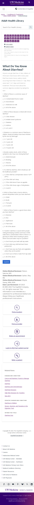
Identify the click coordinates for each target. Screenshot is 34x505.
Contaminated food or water (14, 99)
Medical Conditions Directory (12, 468)
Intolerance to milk (11, 105)
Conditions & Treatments (15, 14)
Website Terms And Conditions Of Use (17, 501)
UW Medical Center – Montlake (12, 459)
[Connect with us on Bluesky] (22, 484)
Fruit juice (8, 203)
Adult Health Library (9, 16)
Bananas (8, 215)
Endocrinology (22, 16)
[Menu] (3, 3)
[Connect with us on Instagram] (9, 484)
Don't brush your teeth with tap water (16, 241)
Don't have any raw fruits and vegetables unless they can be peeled (18, 250)
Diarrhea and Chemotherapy (13, 387)
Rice (6, 218)
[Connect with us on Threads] (18, 484)
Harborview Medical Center (11, 455)
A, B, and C (9, 128)
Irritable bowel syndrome (13, 119)
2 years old (9, 142)
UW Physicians (7, 478)
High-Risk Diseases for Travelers (15, 393)
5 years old (9, 145)
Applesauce (9, 221)
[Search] (29, 2)
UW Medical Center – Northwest (13, 462)
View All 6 (7, 396)
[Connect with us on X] (27, 484)
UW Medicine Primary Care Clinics (13, 465)
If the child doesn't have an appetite (16, 182)
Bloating (8, 160)
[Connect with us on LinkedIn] (32, 484)
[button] (6, 262)
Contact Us (6, 446)
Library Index (10, 47)
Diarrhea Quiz (9, 415)
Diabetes (8, 122)
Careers (5, 452)
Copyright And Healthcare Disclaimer (17, 500)
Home (3, 14)
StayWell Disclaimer (16, 435)
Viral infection (9, 102)
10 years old (9, 148)
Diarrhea (7, 384)
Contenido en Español (25, 9)
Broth (7, 200)
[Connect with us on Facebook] (4, 484)
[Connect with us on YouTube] (13, 484)
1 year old (8, 139)
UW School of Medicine (10, 475)
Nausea (8, 163)
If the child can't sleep (12, 179)
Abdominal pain (10, 157)
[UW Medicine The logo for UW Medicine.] (17, 3)
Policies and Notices (23, 498)
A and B (8, 206)
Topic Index (9, 44)
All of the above (10, 107)
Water (7, 197)
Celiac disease (10, 116)
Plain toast (8, 223)
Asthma (8, 125)
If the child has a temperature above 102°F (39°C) (18, 175)
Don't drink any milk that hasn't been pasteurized (16, 245)
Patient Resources (8, 471)
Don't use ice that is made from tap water (18, 254)
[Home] (19, 490)
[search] (15, 27)
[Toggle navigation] (3, 9)
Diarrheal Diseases (10, 390)
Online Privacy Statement (12, 498)
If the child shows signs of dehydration (17, 185)
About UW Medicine (9, 449)
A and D (8, 188)
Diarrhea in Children (11, 403)
